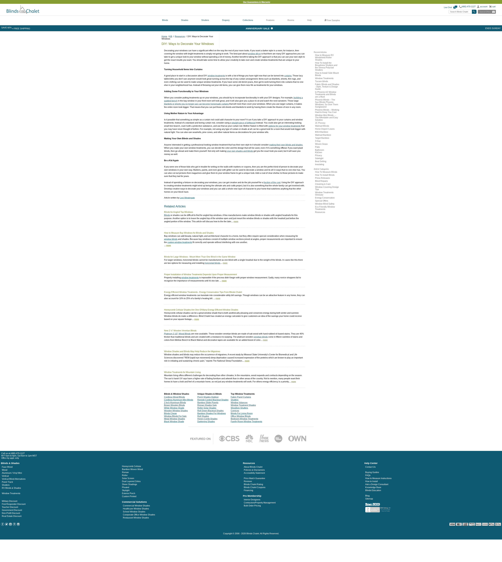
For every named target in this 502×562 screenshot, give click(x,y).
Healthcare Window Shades (136, 509)
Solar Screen (128, 478)
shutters (234, 400)
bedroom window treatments (244, 419)
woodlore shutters (239, 408)
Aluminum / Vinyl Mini (12, 473)
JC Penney (320, 123)
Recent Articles (320, 52)
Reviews (248, 481)
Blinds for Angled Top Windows (178, 212)
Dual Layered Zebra (131, 481)
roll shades (203, 416)
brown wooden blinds (174, 405)
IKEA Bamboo (321, 132)
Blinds (165, 20)
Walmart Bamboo (323, 135)
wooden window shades (176, 411)
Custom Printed (129, 496)
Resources (320, 212)
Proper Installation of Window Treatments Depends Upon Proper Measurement (200, 274)
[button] (450, 8)
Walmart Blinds (322, 126)
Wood (4, 470)
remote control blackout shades (212, 400)
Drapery (226, 20)
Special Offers (321, 201)
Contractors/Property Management (260, 503)
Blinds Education (373, 490)
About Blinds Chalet (253, 467)
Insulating (319, 164)
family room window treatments (246, 421)
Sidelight (319, 158)
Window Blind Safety (324, 204)
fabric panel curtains (241, 397)
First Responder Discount (13, 504)
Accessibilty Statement (254, 473)
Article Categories (321, 169)
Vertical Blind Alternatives (13, 479)
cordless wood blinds (174, 397)
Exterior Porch (128, 493)
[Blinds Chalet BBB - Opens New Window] (378, 512)
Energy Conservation (325, 198)
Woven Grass (321, 144)
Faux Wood (7, 467)
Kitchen (318, 152)
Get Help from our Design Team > (271, 2)
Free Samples (333, 20)
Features (270, 20)
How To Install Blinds (325, 175)
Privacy (318, 155)
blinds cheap (170, 413)
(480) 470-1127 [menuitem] (18, 453)
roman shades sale (207, 405)
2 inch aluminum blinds (175, 402)
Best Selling (320, 161)
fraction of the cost (272, 182)
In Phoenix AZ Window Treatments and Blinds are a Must (325, 94)
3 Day (318, 141)
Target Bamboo (322, 138)
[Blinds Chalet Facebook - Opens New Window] (3, 525)
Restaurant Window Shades (136, 518)
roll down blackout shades (210, 411)
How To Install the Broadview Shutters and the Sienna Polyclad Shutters (326, 66)
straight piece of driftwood (243, 123)
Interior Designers (252, 500)
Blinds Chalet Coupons (254, 487)
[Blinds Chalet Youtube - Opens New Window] (10, 525)
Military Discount (9, 501)
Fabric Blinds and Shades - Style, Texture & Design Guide (327, 86)
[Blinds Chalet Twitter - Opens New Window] (6, 525)
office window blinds (241, 416)
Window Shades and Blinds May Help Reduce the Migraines (192, 351)
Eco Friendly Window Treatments (325, 208)
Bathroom (319, 150)
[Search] (474, 12)
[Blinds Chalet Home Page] (23, 13)
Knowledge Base (373, 487)
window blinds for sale (175, 416)
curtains (288, 76)
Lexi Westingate (187, 198)
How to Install (371, 481)
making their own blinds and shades (286, 145)
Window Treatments (324, 78)
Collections (248, 20)
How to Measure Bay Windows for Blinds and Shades (189, 233)
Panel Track (7, 482)
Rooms (290, 20)
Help (309, 20)
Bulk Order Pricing (252, 506)
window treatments (216, 76)
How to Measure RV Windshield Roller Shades (324, 57)
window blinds (170, 239)
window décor (254, 54)
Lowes (331, 129)
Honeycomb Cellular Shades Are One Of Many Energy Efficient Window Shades (201, 310)
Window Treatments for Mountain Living (182, 372)
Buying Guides (372, 472)
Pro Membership (252, 496)
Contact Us (370, 467)
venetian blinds (261, 337)
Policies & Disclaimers (254, 470)
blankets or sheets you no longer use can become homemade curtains (196, 104)
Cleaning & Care (323, 184)
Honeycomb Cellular (131, 466)
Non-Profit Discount (11, 513)
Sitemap (369, 499)
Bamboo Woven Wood (132, 469)
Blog (367, 496)
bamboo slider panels (207, 402)
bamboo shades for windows (211, 413)
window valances (239, 402)
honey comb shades (207, 419)
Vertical (5, 476)
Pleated (125, 487)
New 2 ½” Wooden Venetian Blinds (180, 330)
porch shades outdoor (208, 397)
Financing (248, 490)
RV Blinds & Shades (11, 488)
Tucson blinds (321, 81)
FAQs (367, 475)
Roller (125, 475)
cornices (235, 411)
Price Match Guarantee (254, 478)
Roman (125, 472)
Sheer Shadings (129, 484)
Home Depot (321, 129)
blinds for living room (242, 413)
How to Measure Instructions (378, 478)
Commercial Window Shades (136, 506)
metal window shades (174, 419)
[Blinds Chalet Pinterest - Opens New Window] (14, 525)
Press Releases (322, 178)
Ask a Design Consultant (376, 484)
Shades (184, 20)
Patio (317, 147)
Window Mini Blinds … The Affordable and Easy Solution (326, 117)
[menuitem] (165, 20)
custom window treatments (179, 242)
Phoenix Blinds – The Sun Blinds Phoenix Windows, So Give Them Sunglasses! (326, 103)
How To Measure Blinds (326, 172)
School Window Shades (134, 512)
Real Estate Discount (11, 516)
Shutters (205, 20)
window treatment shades (243, 405)
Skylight (125, 490)
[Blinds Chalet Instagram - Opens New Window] (18, 525)
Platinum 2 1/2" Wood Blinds (177, 334)
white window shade (174, 408)
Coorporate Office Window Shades (139, 515)
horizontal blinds (212, 263)
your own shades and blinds (240, 151)
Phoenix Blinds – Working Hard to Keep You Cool (327, 111)
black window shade (174, 421)
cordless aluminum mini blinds (178, 400)
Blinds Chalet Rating (253, 484)
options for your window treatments (284, 126)
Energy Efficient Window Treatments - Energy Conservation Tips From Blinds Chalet (203, 292)
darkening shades (206, 421)
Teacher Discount (10, 507)
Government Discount (12, 510)
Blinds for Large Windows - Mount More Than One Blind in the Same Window (199, 257)
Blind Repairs (321, 181)
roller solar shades (206, 408)
